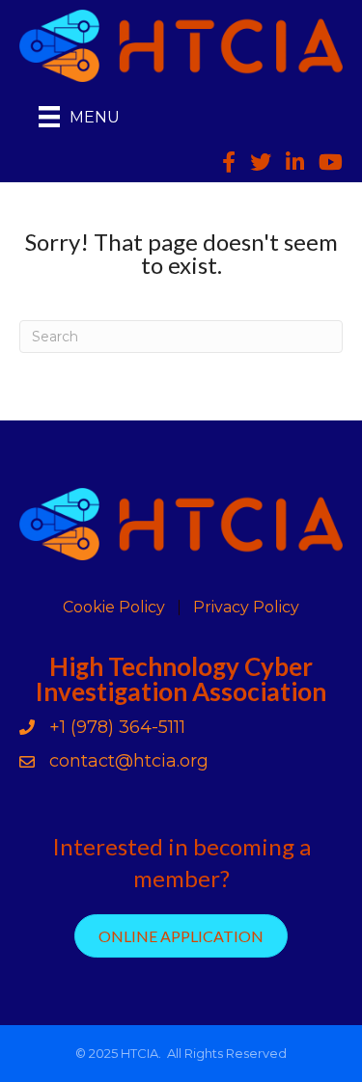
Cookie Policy (114, 607)
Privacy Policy (246, 607)
